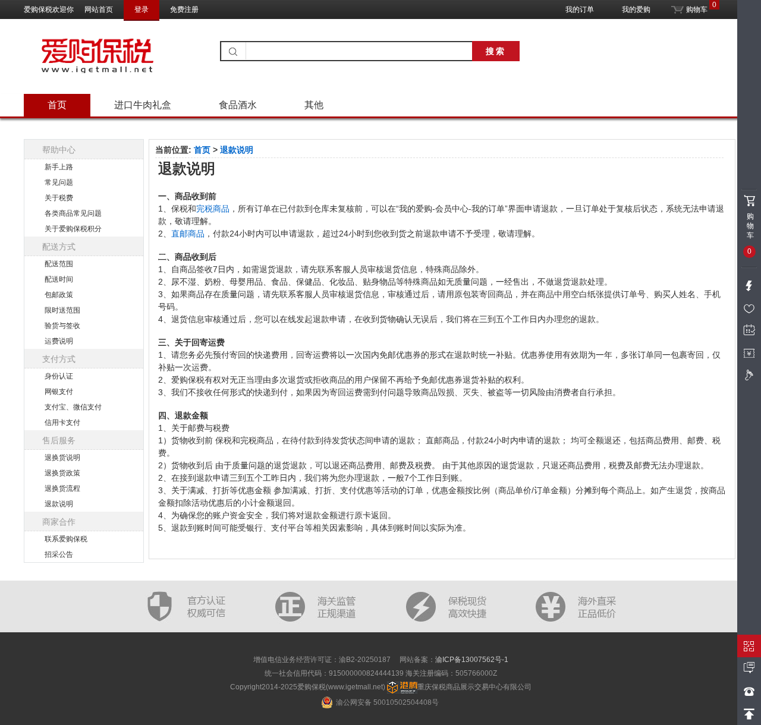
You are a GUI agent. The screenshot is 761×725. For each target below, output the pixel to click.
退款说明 (59, 504)
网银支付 (59, 391)
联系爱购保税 (66, 539)
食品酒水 (238, 105)
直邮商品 (188, 233)
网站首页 (98, 9)
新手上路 (59, 167)
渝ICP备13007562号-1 (471, 659)
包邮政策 (59, 295)
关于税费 (59, 198)
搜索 (496, 51)
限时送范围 (62, 310)
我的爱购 (636, 9)
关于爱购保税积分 (73, 229)
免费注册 (184, 9)
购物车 (695, 7)
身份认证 (59, 376)
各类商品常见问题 (73, 213)
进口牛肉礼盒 (142, 105)
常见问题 (59, 182)
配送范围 (59, 264)
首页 (57, 105)
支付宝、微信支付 (73, 407)
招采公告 (59, 554)
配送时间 (59, 279)
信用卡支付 (62, 422)
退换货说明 (62, 457)
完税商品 (212, 208)
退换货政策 (62, 473)
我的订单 (579, 9)
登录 (141, 9)
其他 (313, 105)
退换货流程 (62, 488)
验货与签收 (62, 325)
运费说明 (59, 341)
